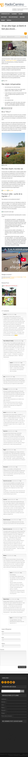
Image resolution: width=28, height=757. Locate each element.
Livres (2, 704)
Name (3, 631)
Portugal (9, 20)
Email (3, 637)
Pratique (3, 713)
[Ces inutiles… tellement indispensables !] (9, 305)
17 (25, 33)
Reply (15, 314)
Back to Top (25, 754)
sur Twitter (24, 277)
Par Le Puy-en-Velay (13, 17)
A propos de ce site (5, 14)
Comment (2, 649)
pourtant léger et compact (11, 60)
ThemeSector (15, 755)
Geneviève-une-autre (7, 480)
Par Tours (22, 17)
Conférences (3, 699)
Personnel (22, 36)
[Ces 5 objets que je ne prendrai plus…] (10, 285)
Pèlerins (3, 707)
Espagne (3, 20)
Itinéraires (3, 701)
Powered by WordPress (23, 755)
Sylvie (4, 36)
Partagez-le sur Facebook (16, 277)
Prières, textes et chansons (6, 716)
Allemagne (14, 14)
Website (3, 643)
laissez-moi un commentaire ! (8, 278)
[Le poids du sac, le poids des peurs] (9, 295)
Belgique (21, 14)
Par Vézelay (4, 17)
